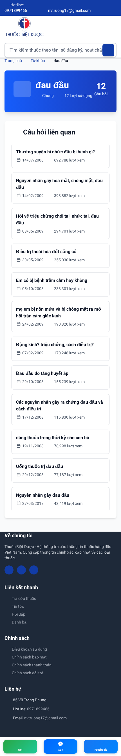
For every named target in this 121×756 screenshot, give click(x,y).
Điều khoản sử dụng (29, 649)
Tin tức (18, 606)
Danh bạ (19, 622)
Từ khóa (38, 60)
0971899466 (38, 709)
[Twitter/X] (114, 8)
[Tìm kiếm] (108, 50)
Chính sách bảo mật (29, 657)
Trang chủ (13, 60)
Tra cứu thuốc (24, 598)
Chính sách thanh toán (31, 665)
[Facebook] (95, 8)
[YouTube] (104, 8)
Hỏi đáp (18, 614)
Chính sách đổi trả (27, 673)
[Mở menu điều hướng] (112, 27)
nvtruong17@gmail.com (45, 718)
